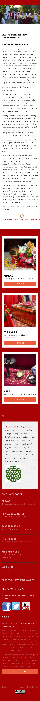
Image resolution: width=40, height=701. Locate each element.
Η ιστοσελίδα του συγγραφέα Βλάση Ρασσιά (16, 529)
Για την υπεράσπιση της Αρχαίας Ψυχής (14, 517)
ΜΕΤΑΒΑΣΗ (20, 284)
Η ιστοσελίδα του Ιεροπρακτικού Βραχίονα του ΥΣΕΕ (19, 504)
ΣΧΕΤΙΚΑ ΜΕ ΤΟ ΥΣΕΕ (20, 671)
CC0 (35, 687)
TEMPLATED (29, 687)
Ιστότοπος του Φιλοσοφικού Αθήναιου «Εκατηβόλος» (19, 542)
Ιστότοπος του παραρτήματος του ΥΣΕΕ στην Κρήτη (19, 570)
